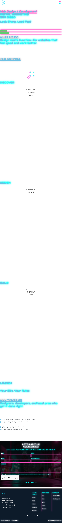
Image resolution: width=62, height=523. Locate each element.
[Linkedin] (34, 515)
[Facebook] (27, 515)
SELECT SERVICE (35, 458)
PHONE (2, 458)
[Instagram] (24, 515)
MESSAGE (3, 464)
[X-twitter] (31, 515)
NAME (2, 453)
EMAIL (32, 453)
